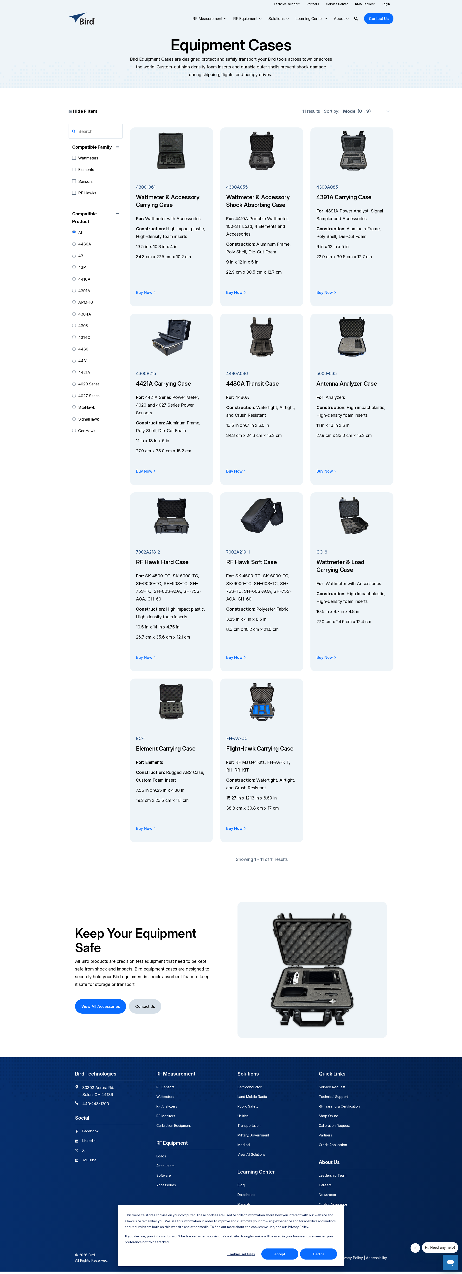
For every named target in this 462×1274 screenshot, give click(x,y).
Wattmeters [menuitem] (165, 1097)
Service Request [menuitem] (332, 1087)
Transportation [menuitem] (249, 1125)
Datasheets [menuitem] (246, 1195)
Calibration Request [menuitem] (334, 1125)
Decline (318, 1254)
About (339, 18)
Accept (279, 1254)
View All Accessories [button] (100, 1006)
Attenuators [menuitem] (165, 1166)
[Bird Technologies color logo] (82, 18)
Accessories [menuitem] (166, 1185)
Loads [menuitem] (161, 1156)
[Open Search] (356, 18)
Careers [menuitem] (325, 1185)
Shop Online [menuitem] (328, 1116)
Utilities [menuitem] (243, 1116)
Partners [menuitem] (325, 1135)
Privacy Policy (351, 1257)
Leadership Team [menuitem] (332, 1175)
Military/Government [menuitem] (253, 1135)
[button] (74, 131)
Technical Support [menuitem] (333, 1097)
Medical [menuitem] (243, 1145)
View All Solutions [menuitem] (251, 1154)
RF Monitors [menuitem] (165, 1116)
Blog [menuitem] (241, 1185)
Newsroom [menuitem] (327, 1195)
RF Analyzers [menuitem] (166, 1106)
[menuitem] (286, 4)
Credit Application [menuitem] (333, 1145)
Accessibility (376, 1257)
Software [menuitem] (163, 1175)
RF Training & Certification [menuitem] (339, 1106)
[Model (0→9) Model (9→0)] (366, 111)
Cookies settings (241, 1254)
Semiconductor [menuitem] (249, 1087)
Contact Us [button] (379, 18)
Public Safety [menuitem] (247, 1106)
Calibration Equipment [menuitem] (173, 1125)
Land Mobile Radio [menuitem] (252, 1097)
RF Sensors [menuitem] (165, 1087)
